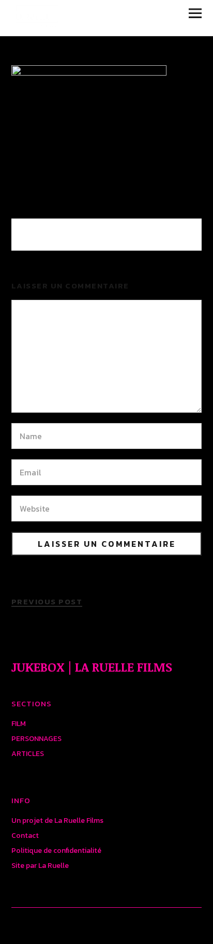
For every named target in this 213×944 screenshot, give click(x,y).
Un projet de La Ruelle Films (57, 820)
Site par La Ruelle (40, 865)
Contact (25, 835)
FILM (18, 723)
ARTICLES (27, 753)
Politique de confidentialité (56, 850)
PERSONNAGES (36, 738)
